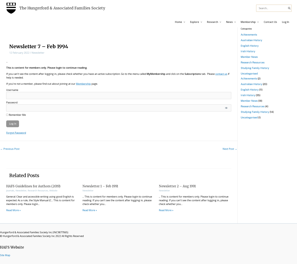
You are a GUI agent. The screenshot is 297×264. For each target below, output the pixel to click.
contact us (221, 74)
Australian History (251, 40)
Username (12, 90)
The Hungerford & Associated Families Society (62, 8)
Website (53, 190)
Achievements (249, 34)
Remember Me (17, 115)
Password (11, 102)
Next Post (230, 149)
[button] (183, 22)
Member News (249, 56)
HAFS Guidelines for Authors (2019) (33, 186)
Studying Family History (255, 68)
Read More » (13, 210)
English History (250, 45)
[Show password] (226, 107)
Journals (10, 190)
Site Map (5, 255)
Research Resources (38, 190)
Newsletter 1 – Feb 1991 (100, 186)
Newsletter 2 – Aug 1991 (177, 186)
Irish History (248, 51)
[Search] (289, 8)
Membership (83, 83)
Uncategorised (249, 73)
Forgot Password (16, 132)
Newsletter (38, 52)
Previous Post (9, 149)
